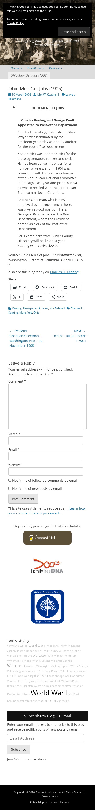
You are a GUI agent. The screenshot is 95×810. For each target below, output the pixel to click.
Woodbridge (56, 676)
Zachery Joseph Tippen (20, 650)
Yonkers (26, 660)
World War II (37, 646)
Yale (70, 660)
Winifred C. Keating (18, 681)
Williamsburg (59, 660)
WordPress (23, 694)
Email (14, 449)
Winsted (42, 676)
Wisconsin (16, 665)
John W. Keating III (48, 94)
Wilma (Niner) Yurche (19, 655)
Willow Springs (79, 666)
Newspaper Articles (35, 308)
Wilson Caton (30, 671)
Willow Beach (56, 655)
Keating (55, 68)
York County (50, 650)
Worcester (40, 656)
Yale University (69, 671)
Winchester (48, 701)
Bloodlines (35, 68)
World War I (49, 692)
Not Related (57, 308)
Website (14, 465)
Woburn (31, 666)
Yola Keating (53, 685)
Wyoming (39, 685)
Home (16, 68)
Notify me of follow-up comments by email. (45, 480)
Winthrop (70, 655)
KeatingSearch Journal (48, 792)
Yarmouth (13, 645)
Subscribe (18, 749)
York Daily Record (49, 671)
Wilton (24, 645)
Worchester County (28, 700)
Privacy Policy (50, 796)
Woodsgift (30, 676)
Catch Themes (61, 802)
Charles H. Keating (64, 272)
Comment (17, 381)
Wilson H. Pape (40, 681)
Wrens (38, 650)
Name (14, 434)
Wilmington (43, 666)
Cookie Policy (15, 23)
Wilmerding (14, 671)
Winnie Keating (41, 660)
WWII (68, 676)
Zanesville (63, 700)
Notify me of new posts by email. (37, 488)
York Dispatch (24, 685)
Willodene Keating (70, 650)
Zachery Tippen (60, 666)
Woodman (78, 676)
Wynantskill (14, 660)
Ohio (36, 312)
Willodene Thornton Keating (63, 645)
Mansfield (25, 312)
